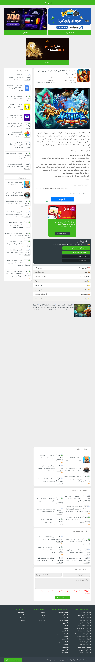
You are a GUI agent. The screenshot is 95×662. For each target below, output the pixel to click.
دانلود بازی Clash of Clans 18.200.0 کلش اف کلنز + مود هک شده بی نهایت (15, 263)
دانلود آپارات (65, 651)
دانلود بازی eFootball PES (84, 630)
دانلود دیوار (66, 622)
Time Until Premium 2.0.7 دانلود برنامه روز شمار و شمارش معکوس (73, 500)
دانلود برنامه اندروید (63, 611)
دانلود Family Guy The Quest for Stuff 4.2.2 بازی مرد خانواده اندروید (45, 548)
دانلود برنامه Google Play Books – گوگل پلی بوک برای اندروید (15, 128)
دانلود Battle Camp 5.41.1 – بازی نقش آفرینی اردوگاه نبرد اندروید (72, 472)
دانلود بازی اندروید (86, 611)
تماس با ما (21, 616)
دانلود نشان (66, 627)
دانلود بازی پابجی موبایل (84, 614)
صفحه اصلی (21, 611)
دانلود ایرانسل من (64, 640)
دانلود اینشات (65, 630)
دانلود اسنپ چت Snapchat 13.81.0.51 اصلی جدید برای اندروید (15, 109)
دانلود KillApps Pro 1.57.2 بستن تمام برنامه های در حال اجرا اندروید (15, 160)
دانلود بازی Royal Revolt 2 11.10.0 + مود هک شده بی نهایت (15, 253)
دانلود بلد (66, 635)
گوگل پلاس (42, 619)
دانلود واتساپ (65, 616)
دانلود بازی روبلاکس (85, 622)
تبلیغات (22, 614)
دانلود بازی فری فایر (86, 616)
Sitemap (21, 619)
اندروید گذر (47, 2)
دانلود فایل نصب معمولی (79, 251)
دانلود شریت (65, 638)
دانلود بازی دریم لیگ (85, 619)
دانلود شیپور (66, 649)
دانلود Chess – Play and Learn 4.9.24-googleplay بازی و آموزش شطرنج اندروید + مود (14, 285)
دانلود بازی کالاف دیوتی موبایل (83, 632)
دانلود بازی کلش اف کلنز (85, 646)
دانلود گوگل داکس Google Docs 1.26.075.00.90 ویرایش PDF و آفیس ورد (14, 88)
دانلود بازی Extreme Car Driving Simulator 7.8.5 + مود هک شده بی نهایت (14, 274)
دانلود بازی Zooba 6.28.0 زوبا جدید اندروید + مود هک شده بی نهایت (73, 460)
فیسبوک (43, 614)
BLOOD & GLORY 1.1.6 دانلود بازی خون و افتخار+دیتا (74, 539)
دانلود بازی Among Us (85, 640)
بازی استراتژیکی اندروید (79, 196)
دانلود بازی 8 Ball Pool (85, 638)
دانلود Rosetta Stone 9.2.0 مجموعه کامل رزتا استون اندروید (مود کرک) (14, 77)
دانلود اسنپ (66, 624)
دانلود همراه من (65, 643)
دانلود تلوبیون (65, 646)
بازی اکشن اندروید (70, 196)
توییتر (43, 616)
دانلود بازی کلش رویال (85, 649)
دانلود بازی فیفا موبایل (85, 651)
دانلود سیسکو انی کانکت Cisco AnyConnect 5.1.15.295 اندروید (14, 98)
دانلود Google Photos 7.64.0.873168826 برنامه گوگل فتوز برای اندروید (14, 139)
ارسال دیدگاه (61, 596)
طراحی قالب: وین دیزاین (12, 659)
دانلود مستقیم (61, 236)
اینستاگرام (42, 611)
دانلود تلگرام (66, 614)
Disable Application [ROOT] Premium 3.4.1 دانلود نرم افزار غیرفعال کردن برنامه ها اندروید (74, 510)
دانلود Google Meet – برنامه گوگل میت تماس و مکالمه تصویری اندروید (15, 149)
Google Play (82, 264)
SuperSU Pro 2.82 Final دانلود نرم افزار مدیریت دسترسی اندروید (46, 500)
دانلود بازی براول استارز (85, 643)
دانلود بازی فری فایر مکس (84, 627)
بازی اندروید (51, 82)
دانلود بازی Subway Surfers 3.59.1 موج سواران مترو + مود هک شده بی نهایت (74, 481)
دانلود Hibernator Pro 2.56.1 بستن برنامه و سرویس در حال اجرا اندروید (15, 171)
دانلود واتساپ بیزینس (63, 632)
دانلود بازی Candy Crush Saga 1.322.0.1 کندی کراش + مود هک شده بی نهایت (46, 471)
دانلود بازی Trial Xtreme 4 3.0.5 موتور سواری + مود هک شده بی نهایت (46, 460)
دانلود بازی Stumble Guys (84, 624)
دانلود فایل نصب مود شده (78, 255)
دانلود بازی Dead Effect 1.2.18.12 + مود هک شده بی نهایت (47, 481)
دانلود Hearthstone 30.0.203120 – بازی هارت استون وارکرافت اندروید (45, 538)
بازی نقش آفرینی (42, 82)
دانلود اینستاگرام (64, 619)
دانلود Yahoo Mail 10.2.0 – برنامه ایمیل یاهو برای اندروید (15, 119)
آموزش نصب (82, 259)
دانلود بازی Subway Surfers (83, 635)
